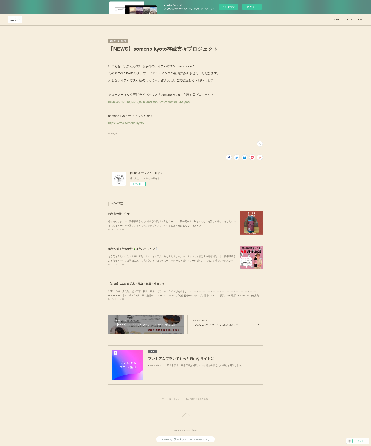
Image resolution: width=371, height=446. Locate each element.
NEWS (348, 19)
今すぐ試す (228, 7)
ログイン (252, 7)
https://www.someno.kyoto (126, 123)
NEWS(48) (112, 133)
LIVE (360, 19)
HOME (336, 19)
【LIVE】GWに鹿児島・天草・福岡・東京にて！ (138, 284)
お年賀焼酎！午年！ (120, 214)
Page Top (185, 415)
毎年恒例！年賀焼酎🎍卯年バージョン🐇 (133, 249)
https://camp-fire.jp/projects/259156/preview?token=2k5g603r (149, 101)
